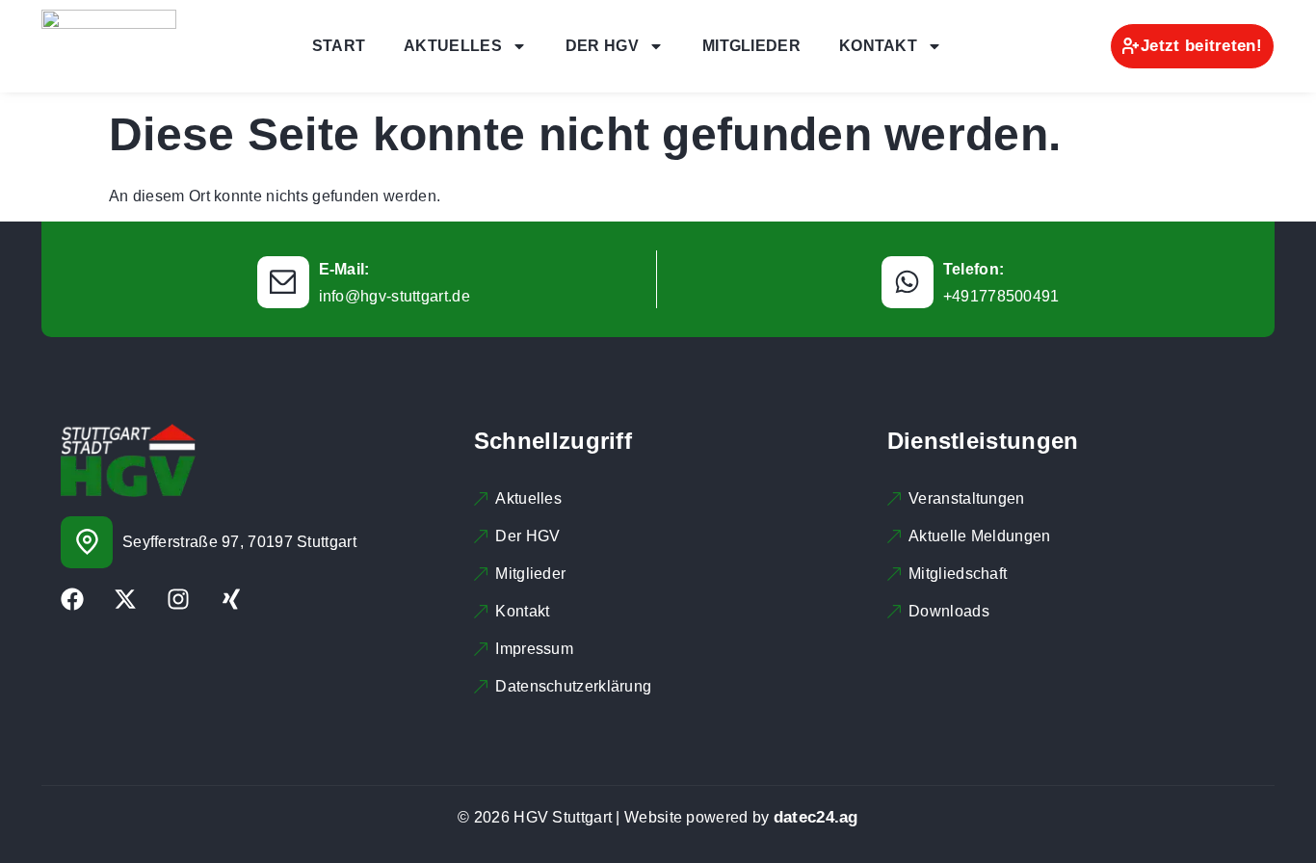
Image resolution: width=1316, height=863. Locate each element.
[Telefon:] (908, 282)
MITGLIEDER (751, 46)
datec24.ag (816, 817)
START (339, 46)
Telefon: (973, 269)
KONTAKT (878, 46)
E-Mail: (344, 269)
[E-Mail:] (283, 282)
